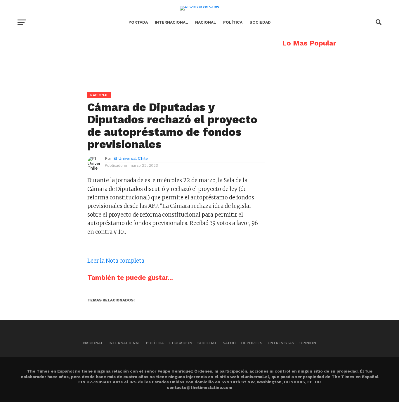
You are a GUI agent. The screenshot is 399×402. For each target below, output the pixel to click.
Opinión (307, 343)
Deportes (251, 343)
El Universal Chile (130, 158)
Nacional (205, 22)
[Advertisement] (141, 80)
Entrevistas (281, 343)
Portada (138, 22)
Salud (229, 343)
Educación (180, 343)
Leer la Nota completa (115, 260)
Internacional (171, 22)
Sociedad (260, 22)
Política (232, 22)
